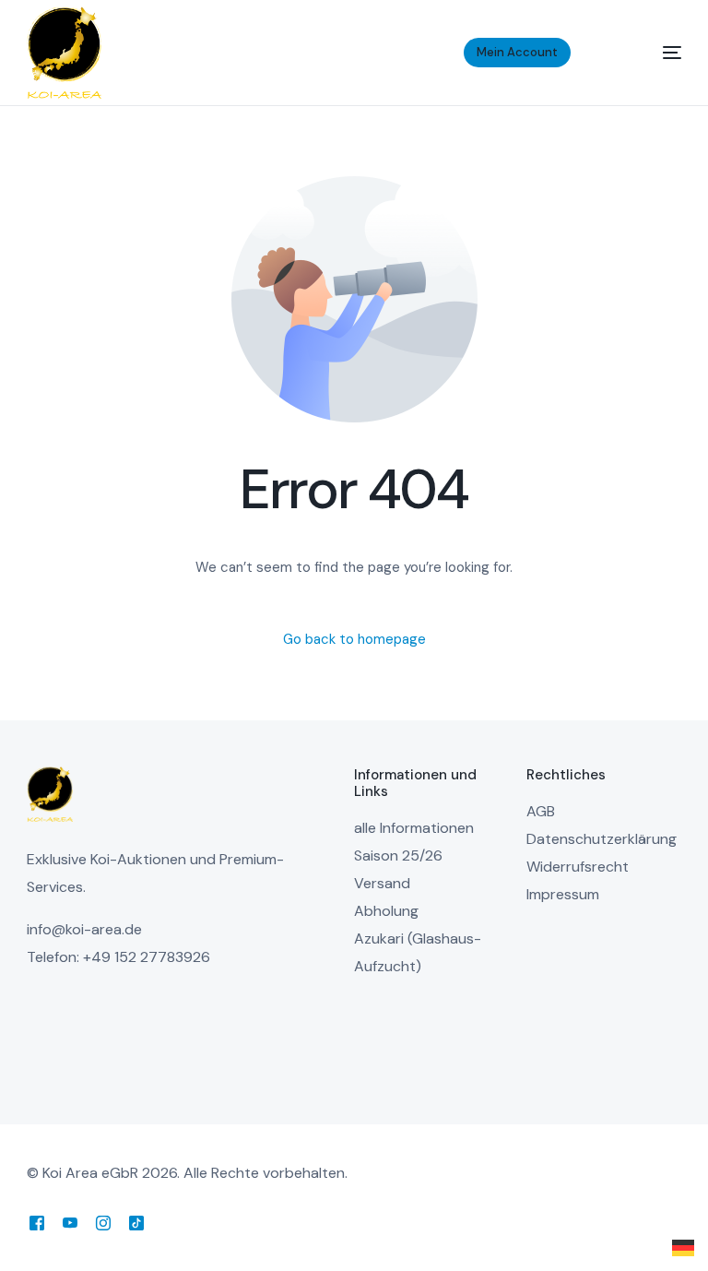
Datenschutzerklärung (601, 839)
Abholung (386, 911)
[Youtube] (70, 1222)
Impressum (562, 894)
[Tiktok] (136, 1222)
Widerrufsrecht (577, 866)
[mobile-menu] (649, 52)
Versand (382, 883)
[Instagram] (103, 1222)
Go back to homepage (354, 639)
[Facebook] (36, 1222)
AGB (540, 811)
